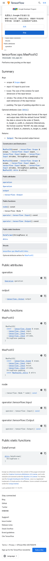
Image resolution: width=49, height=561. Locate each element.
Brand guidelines (8, 532)
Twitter (4, 507)
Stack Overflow (7, 529)
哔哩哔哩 (5, 511)
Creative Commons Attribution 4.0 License (23, 474)
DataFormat (8, 235)
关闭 (24, 27)
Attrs (24, 110)
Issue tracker (7, 521)
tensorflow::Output (14, 195)
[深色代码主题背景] (41, 278)
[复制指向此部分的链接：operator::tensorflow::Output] (36, 420)
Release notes (7, 525)
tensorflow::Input (20, 152)
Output (10, 138)
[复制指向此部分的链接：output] (11, 290)
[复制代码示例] (45, 278)
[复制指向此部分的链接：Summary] (16, 71)
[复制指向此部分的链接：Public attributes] (25, 265)
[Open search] (39, 2)
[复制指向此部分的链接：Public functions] (25, 310)
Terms (4, 545)
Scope (17, 82)
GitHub (4, 503)
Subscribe (39, 550)
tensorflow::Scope (29, 149)
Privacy (12, 545)
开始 (24, 33)
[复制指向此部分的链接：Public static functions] (33, 440)
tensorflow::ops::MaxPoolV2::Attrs (15, 251)
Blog (3, 500)
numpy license (14, 484)
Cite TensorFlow (8, 536)
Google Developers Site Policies (18, 479)
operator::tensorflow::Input (16, 215)
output (6, 190)
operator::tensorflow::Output (17, 221)
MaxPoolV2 (7, 149)
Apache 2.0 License (30, 476)
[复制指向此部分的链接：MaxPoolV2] (16, 318)
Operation (7, 186)
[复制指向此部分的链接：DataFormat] (17, 448)
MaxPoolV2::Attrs (10, 170)
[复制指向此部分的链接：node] (9, 384)
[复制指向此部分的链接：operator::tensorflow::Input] (34, 402)
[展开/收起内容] (5, 49)
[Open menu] (3, 3)
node (5, 207)
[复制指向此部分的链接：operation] (15, 272)
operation (7, 182)
